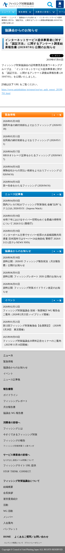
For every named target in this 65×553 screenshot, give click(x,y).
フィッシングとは (13, 428)
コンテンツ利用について (13, 543)
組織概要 (8, 487)
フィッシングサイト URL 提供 (19, 465)
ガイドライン (10, 395)
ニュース (6, 12)
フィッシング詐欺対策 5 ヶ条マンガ (18, 446)
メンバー (8, 517)
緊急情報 (33, 114)
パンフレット (10, 529)
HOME (4, 17)
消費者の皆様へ (43, 12)
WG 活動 (8, 511)
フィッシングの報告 (14, 440)
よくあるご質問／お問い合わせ (31, 536)
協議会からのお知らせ (27, 17)
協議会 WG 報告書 (13, 413)
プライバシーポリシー (33, 543)
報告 (59, 6)
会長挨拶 (8, 493)
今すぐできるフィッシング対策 (20, 434)
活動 (5, 505)
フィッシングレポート (15, 401)
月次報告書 (9, 407)
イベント (33, 300)
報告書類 (23, 12)
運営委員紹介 (10, 499)
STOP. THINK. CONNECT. (17, 471)
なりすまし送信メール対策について (18, 460)
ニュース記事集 (33, 194)
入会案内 (8, 523)
